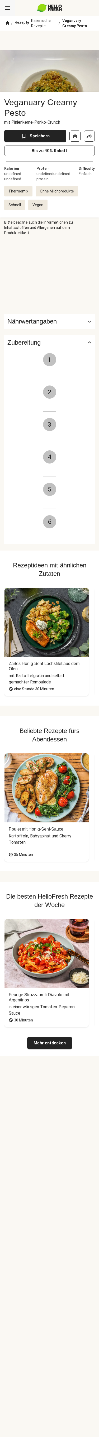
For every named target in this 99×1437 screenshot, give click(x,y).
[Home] (7, 23)
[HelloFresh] (49, 8)
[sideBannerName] (49, 275)
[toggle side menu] (7, 8)
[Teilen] (89, 136)
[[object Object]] (75, 136)
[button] (49, 321)
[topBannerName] (49, 40)
